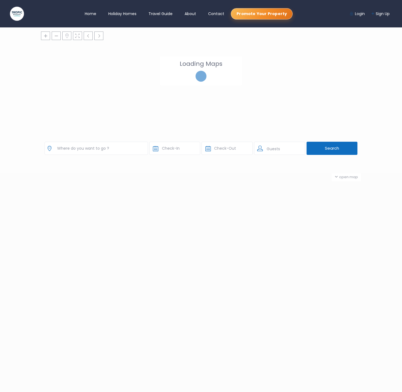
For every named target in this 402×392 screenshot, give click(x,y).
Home (90, 13)
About (190, 13)
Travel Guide (160, 13)
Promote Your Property (262, 13)
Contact (216, 13)
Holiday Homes (122, 13)
